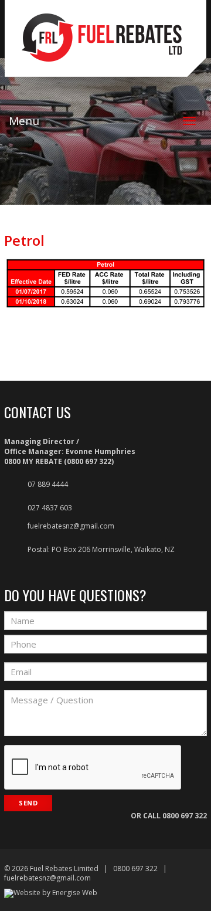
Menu (24, 120)
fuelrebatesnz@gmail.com (71, 526)
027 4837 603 (50, 508)
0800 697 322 (184, 816)
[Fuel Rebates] (105, 51)
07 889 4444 (48, 484)
